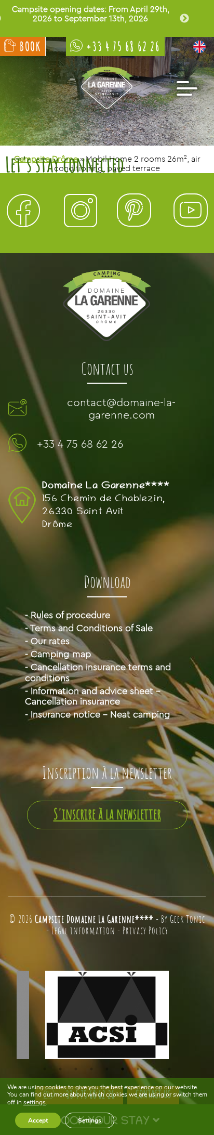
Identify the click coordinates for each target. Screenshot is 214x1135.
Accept (38, 1120)
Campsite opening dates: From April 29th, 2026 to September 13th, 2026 (90, 13)
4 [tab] (91, 1069)
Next (184, 19)
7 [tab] (138, 1069)
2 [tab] (60, 1069)
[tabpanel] (107, 1016)
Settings (89, 1120)
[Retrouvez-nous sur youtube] (191, 213)
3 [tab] (76, 1069)
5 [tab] (107, 1069)
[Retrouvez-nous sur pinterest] (133, 213)
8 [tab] (154, 1069)
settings (34, 1102)
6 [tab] (122, 1069)
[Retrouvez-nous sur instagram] (80, 213)
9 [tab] (169, 1069)
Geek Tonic (187, 920)
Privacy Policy (145, 931)
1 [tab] (44, 1069)
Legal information (83, 931)
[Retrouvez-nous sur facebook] (23, 213)
